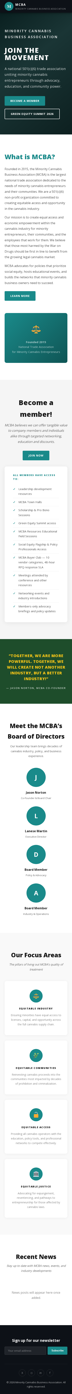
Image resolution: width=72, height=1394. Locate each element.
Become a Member (24, 101)
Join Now (36, 455)
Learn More (20, 296)
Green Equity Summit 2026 (32, 114)
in (41, 1373)
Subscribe (57, 1350)
